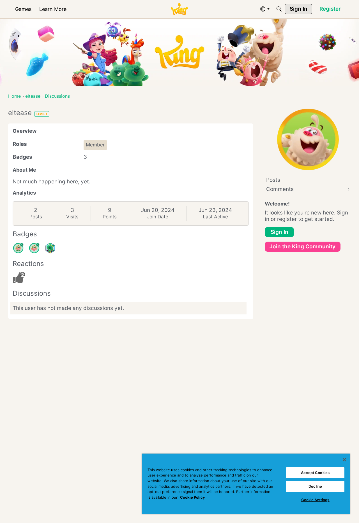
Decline (315, 486)
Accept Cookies (315, 472)
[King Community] (179, 9)
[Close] (344, 459)
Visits (72, 217)
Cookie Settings (315, 500)
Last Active (215, 217)
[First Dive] (34, 248)
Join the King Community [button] (302, 246)
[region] (246, 484)
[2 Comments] (18, 248)
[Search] (279, 9)
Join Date (157, 217)
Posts (35, 217)
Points (110, 217)
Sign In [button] (279, 232)
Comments (307, 189)
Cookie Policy (192, 497)
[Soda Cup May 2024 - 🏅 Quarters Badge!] (50, 248)
